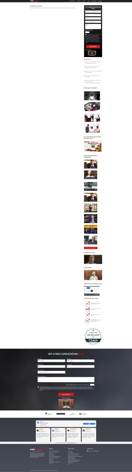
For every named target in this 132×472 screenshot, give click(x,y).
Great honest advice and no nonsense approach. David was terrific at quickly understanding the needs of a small (58, 435)
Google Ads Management (72, 458)
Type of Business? (41, 370)
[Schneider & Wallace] (90, 178)
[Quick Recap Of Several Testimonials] (90, 168)
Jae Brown (41, 429)
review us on (92, 423)
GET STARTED (93, 46)
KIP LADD (57, 429)
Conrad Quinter (88, 429)
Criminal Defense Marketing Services (55, 456)
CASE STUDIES (71, 1)
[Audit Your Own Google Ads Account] (92, 295)
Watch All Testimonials (91, 247)
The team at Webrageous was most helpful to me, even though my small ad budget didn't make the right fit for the (43, 435)
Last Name (69, 358)
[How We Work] (93, 279)
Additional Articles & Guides (53, 457)
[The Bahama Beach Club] (90, 190)
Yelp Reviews (51, 459)
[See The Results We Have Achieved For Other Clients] (93, 151)
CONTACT (100, 1)
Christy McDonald (73, 429)
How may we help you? (42, 376)
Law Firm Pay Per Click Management (74, 460)
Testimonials (51, 453)
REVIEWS (79, 1)
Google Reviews (51, 460)
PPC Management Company (61, 442)
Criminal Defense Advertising (53, 452)
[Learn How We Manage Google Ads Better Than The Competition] (93, 263)
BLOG (89, 1)
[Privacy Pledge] (92, 55)
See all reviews (86, 423)
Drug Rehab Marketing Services (73, 461)
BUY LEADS (94, 1)
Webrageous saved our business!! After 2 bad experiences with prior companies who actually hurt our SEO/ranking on (73, 435)
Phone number (69, 364)
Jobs (68, 464)
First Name (40, 358)
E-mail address (40, 364)
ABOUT (83, 1)
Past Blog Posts (70, 462)
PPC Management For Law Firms (73, 453)
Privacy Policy (70, 452)
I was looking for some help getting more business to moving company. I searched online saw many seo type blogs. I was (89, 435)
